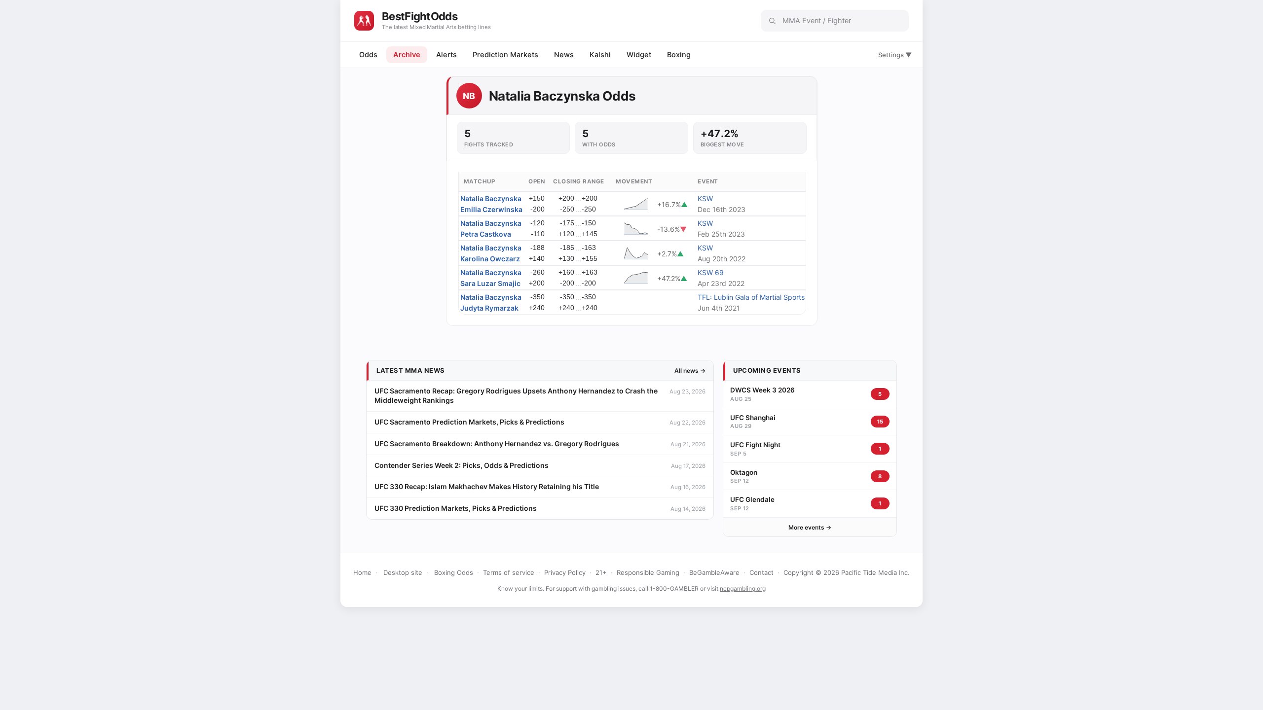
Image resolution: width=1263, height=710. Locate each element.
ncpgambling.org (743, 588)
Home (362, 572)
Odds (368, 54)
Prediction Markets (505, 54)
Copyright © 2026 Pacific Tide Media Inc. (846, 572)
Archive (406, 54)
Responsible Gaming (648, 572)
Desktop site (402, 572)
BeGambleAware (714, 572)
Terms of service (508, 572)
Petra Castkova (485, 234)
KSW (705, 198)
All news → (690, 370)
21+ (601, 572)
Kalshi (600, 54)
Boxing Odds (453, 572)
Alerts (446, 54)
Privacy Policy (565, 572)
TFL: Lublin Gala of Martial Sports (751, 297)
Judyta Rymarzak (489, 308)
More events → (809, 527)
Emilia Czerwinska (491, 209)
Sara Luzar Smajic (490, 283)
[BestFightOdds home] (364, 21)
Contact (761, 572)
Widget (639, 54)
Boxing (679, 54)
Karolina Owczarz (490, 258)
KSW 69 (711, 272)
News (564, 54)
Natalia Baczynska (490, 198)
